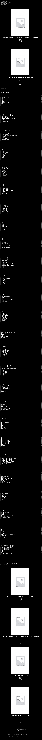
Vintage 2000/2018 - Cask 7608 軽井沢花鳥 (7, 545)
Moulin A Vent (3, 449)
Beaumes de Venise (4, 113)
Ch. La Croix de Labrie (4, 183)
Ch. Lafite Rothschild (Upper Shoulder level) (7, 196)
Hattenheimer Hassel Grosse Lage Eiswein (7, 362)
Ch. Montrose (3, 219)
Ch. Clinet (2, 157)
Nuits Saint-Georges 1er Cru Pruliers (6, 460)
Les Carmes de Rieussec (4, 412)
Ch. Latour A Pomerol (4, 205)
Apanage (2, 98)
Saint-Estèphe (3, 508)
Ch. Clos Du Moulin (4, 159)
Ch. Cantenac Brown (4, 153)
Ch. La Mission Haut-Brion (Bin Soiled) (7, 190)
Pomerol (2, 480)
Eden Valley (3, 330)
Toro (1, 530)
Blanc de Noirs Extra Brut (5, 121)
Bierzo (2, 120)
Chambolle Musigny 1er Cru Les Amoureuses (8, 258)
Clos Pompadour (3, 281)
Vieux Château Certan (4, 538)
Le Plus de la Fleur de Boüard (5, 409)
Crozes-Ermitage (3, 313)
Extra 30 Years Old (4, 335)
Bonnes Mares (3, 123)
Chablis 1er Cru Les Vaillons (5, 245)
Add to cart (20, 44)
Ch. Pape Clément (3, 224)
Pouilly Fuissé (3, 481)
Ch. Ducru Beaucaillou (4, 167)
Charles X (2, 261)
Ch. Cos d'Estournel (4, 160)
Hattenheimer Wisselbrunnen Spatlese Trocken (8, 366)
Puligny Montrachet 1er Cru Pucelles (6, 490)
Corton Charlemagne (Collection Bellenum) (7, 299)
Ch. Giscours (3, 170)
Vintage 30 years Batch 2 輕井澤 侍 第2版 (7, 547)
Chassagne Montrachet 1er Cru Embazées (7, 265)
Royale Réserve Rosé (4, 505)
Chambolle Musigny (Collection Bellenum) (7, 255)
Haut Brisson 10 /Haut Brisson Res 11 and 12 (8, 367)
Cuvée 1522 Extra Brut (4, 315)
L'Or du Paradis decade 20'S (5, 388)
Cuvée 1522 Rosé (3, 316)
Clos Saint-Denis (3, 282)
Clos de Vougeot (3, 277)
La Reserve (2, 396)
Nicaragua (2, 455)
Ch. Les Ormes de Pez (4, 211)
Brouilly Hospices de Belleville (5, 133)
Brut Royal (2, 137)
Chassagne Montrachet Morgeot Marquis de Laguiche (9, 268)
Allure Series (3, 96)
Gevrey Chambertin (4, 341)
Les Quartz (2, 416)
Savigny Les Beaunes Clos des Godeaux (7, 515)
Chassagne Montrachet (4, 264)
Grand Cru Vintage (4, 354)
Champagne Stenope (4, 260)
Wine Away (20, 79)
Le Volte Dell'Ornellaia (4, 411)
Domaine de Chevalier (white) (5, 325)
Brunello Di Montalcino (4, 134)
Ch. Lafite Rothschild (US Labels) (6, 197)
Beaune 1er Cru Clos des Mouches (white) (7, 115)
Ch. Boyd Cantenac (4, 148)
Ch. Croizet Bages (3, 161)
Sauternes (2, 514)
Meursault (2, 439)
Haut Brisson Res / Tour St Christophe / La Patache (8, 368)
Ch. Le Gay (2, 207)
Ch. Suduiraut (3, 239)
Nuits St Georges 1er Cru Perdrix (6, 465)
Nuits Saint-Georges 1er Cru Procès (6, 459)
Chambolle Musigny (4, 254)
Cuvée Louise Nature (4, 321)
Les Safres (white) (3, 418)
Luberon (2, 420)
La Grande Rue (3, 391)
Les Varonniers (3, 419)
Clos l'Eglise (3, 280)
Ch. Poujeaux (3, 232)
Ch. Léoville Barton (4, 208)
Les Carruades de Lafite (4, 413)
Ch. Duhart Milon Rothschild (5, 168)
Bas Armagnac (3, 111)
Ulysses (2, 532)
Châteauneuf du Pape (4, 269)
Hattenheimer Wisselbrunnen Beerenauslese (8, 365)
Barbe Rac (2, 106)
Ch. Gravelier (3, 173)
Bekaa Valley (3, 119)
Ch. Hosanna (3, 178)
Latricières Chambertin (4, 399)
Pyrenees (2, 492)
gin (1, 345)
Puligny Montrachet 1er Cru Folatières (6, 489)
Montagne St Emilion (4, 445)
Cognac (2, 286)
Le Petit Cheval (3, 407)
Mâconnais (2, 424)
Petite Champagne (4, 475)
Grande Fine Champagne (5, 357)
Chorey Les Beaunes (4, 273)
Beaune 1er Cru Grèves (4, 117)
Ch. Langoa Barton (4, 201)
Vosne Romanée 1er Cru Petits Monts (6, 559)
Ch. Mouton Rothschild (4, 221)
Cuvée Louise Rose (4, 322)
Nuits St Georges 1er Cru (5, 463)
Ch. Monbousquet (4, 218)
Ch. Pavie (2, 225)
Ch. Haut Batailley (4, 175)
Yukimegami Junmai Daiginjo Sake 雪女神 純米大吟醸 (9, 563)
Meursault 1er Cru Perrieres (5, 443)
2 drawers (2, 94)
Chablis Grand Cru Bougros (5, 247)
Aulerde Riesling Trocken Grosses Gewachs (7, 104)
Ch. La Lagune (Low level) (5, 188)
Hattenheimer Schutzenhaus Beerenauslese (7, 364)
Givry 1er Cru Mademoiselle (5, 350)
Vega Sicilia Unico (4, 535)
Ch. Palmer (2, 222)
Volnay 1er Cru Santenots (5, 556)
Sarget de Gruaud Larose (5, 512)
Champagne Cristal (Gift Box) (5, 259)
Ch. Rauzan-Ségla (4, 234)
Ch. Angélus (3, 142)
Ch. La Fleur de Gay (4, 184)
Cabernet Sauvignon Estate (5, 139)
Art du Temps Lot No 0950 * (5, 101)
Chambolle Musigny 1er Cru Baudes (6, 257)
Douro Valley (3, 327)
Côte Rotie (2, 308)
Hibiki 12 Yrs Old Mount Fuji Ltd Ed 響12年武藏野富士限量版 (10, 376)
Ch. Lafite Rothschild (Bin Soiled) (6, 194)
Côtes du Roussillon (4, 310)
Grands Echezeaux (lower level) (6, 359)
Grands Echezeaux (4, 358)
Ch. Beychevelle (3, 147)
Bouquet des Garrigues (4, 129)
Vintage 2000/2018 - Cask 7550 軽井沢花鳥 (7, 544)
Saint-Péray (2, 511)
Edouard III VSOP (3, 333)
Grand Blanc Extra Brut (4, 353)
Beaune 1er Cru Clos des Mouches (6, 114)
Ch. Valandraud (3, 242)
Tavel (2, 524)
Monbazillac (3, 444)
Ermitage (2, 334)
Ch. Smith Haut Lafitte (4, 237)
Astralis (2, 103)
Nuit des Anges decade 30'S (5, 456)
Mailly (2, 426)
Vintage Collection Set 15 (5, 548)
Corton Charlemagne (4, 298)
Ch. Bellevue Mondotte (4, 146)
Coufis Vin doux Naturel (4, 311)
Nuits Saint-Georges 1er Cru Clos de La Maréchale (8, 458)
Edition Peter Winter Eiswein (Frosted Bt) (7, 331)
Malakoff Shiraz (3, 428)
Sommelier (2, 521)
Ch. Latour (2, 203)
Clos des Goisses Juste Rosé (5, 278)
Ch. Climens (3, 156)
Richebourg (3, 497)
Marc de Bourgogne (4, 429)
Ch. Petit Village (3, 227)
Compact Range (3, 291)
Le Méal (2, 403)
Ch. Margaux (3, 215)
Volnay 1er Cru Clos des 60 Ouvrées (6, 553)
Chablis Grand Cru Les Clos (5, 248)
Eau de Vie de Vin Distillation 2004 (6, 328)
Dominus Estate (3, 326)
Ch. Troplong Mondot (4, 240)
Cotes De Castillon (4, 309)
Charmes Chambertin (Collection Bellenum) (7, 263)
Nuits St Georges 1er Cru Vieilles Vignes (7, 466)
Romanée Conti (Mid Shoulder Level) (6, 502)
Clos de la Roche (3, 275)
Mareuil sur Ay (3, 430)
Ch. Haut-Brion (3, 176)
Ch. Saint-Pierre (3, 236)
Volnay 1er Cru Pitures (4, 555)
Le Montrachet (3, 404)
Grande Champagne (4, 356)
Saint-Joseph (3, 509)
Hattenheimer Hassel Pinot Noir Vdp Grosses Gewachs (9, 363)
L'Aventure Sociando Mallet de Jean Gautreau (8, 385)
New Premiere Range (4, 453)
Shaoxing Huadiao (4, 519)
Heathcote (2, 370)
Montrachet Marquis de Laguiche (6, 446)
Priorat (2, 485)
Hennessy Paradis (4, 371)
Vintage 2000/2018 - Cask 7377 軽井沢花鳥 (7, 543)
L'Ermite (2, 386)
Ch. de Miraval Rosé (4, 166)
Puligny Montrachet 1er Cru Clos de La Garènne (8, 487)
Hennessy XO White (4, 374)
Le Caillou (2, 400)
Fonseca (2, 339)
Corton (2, 295)
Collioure (2, 290)
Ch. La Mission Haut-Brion (5, 189)
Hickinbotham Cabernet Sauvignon (6, 380)
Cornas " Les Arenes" (4, 294)
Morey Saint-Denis (4, 447)
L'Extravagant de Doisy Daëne (5, 387)
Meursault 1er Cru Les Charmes (5, 441)
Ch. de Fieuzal (3, 164)
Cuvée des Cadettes (4, 317)
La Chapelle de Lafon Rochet (5, 390)
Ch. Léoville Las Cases (4, 209)
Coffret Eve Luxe (3, 285)
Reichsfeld (2, 494)
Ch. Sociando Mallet (4, 238)
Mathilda (2, 433)
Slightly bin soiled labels (5, 520)
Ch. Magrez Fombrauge (4, 213)
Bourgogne (3, 131)
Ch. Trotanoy (3, 241)
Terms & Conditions (28, 736)
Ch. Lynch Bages (3, 212)
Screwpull (20, 678)
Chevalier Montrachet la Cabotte (6, 272)
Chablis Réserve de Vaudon (5, 251)
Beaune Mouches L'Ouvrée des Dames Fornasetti (8, 118)
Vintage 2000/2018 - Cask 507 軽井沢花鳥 (7, 542)
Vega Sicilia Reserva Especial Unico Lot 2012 (8, 534)
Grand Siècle (3, 355)
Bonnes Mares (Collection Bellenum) (6, 124)
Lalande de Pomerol (4, 398)
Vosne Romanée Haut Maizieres (6, 560)
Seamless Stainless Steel (5, 516)
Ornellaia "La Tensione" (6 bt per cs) (6, 471)
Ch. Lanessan (3, 200)
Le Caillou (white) (3, 401)
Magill (2, 425)
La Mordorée (3, 392)
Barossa (2, 109)
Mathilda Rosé (3, 434)
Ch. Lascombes (3, 202)
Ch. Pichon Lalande (4, 230)
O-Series (2, 467)
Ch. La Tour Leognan (4, 192)
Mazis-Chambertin (4, 435)
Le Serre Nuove (3, 410)
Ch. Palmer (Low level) (4, 223)
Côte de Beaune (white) (4, 303)
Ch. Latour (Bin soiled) (4, 204)
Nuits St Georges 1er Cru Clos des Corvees (7, 464)
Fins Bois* (2, 338)
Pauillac (2, 473)
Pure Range (2, 491)
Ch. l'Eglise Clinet (3, 180)
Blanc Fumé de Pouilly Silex (5, 122)
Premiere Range (3, 483)
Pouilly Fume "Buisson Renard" (6, 482)
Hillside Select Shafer (4, 381)
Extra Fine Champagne (4, 336)
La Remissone (3, 395)
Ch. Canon (2, 151)
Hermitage (2, 375)
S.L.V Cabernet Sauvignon (5, 506)
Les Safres (2, 417)
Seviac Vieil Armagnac (4, 518)
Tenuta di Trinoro (3, 526)
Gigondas (2, 344)
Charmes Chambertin (4, 262)
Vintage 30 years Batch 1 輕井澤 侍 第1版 (7, 546)
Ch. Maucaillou (3, 217)
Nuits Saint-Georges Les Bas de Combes (7, 461)
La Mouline (2, 393)
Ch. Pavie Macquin (4, 226)
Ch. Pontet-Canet (3, 231)
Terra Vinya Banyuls (4, 528)
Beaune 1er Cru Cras (4, 116)
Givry (2, 347)
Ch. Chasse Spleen (4, 154)
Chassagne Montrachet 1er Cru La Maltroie (7, 266)
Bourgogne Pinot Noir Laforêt (5, 132)
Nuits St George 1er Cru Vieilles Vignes (7, 462)
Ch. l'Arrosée (3, 179)
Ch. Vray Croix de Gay (4, 243)
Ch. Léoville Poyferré (4, 210)
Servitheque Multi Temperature (5, 517)
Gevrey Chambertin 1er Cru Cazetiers (6, 342)
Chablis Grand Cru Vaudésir (5, 250)
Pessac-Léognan (3, 474)
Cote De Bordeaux (4, 304)
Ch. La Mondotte (3, 191)
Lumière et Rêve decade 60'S (5, 421)
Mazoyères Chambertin (4, 436)
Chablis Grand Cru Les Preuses (5, 249)
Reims (2, 495)
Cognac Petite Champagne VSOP (6, 287)
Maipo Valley (3, 427)
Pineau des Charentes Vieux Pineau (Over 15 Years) (8, 478)
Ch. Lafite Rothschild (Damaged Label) (7, 195)
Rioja (2, 499)
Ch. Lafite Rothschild (4, 193)
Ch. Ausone (3, 143)
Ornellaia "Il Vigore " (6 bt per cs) (6, 470)
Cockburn (2, 284)
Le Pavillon (2, 405)
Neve (2, 452)
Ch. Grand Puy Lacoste (4, 172)
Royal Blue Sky (3, 503)
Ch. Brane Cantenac (4, 150)
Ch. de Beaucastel (4, 163)
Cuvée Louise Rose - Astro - (5, 323)
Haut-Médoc (3, 369)
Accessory (2, 95)
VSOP (2, 562)
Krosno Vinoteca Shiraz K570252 (6, 384)
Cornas (2, 293)
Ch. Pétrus (2, 228)
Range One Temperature (4, 493)
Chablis (2, 244)
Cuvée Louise (3, 320)
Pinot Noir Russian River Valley (5, 479)
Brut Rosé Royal (3, 136)
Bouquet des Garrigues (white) (5, 130)
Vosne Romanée (3, 557)
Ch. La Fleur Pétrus (4, 185)
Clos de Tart (3, 276)
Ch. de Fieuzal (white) (4, 165)
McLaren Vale (3, 437)
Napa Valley (3, 451)
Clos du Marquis (3, 279)
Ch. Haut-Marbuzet (4, 177)
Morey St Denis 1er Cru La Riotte (6, 448)
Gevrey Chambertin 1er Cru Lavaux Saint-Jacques (8, 343)
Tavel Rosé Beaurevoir (4, 525)
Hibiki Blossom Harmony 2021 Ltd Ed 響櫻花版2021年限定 (10, 379)
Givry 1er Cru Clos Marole (5, 348)
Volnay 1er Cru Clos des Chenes (6, 554)
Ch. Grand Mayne (3, 171)
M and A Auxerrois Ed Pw (5, 422)
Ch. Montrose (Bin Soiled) (5, 220)
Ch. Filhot (2, 169)
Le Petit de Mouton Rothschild (5, 408)
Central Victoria (3, 141)
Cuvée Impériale (3, 319)
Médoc (2, 438)
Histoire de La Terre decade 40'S (6, 382)
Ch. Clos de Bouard (4, 158)
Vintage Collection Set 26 (5, 549)
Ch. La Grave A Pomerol (4, 186)
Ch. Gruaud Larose (4, 174)
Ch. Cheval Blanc (3, 155)
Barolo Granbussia (4, 107)
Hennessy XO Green (4, 373)
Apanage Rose (3, 99)
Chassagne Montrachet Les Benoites (6, 267)
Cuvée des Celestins (4, 318)
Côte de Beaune (3, 302)
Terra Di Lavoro (3, 527)
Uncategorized (3, 533)
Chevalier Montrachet (4, 271)
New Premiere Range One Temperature (7, 454)
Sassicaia (2, 513)
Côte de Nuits (3, 305)
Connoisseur (20, 40)
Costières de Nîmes (4, 300)
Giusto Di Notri (3, 346)
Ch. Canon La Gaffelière (4, 152)
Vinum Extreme (3, 551)
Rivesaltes (2, 500)
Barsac (2, 110)
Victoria (2, 536)
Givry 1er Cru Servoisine (4, 351)
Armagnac (2, 100)
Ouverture (2, 472)
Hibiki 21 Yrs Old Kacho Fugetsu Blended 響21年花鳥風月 (10, 377)
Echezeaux (2, 329)
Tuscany (2, 531)
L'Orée (2, 389)
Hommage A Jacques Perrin (5, 383)
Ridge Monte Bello (4, 498)
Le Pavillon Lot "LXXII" (4, 406)
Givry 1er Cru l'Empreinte (4, 349)
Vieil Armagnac (3, 537)
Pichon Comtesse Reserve (5, 476)
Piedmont (2, 477)
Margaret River (3, 431)
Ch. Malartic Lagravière (4, 214)
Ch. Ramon (2, 233)
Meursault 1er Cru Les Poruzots (6, 442)
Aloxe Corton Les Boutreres (5, 97)
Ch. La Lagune (3, 187)
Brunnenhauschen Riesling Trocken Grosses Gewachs (9, 135)
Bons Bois (2, 125)
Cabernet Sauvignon (4, 138)
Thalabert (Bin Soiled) (4, 529)
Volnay (2, 552)
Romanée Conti (3, 501)
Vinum (2, 550)
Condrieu (2, 292)
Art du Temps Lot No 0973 (5, 102)
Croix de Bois (3, 312)
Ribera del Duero (3, 496)
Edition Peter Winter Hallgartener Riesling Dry (8, 332)
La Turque (2, 397)
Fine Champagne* (4, 337)
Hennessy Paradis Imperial (5, 372)
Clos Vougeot (3, 283)
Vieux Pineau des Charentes (5, 539)
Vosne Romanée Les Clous (5, 561)
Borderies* (2, 128)
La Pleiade (2, 394)
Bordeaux (2, 126)
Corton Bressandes (4, 297)
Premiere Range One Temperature (6, 484)
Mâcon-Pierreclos (3, 423)
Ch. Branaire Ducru (4, 149)
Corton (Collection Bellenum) (5, 296)
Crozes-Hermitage (4, 314)
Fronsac (2, 340)
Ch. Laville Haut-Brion (4, 206)
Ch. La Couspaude (4, 182)
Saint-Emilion (3, 507)
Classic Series (3, 274)
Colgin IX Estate (3, 288)
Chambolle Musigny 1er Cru (5, 256)
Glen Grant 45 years (4, 352)
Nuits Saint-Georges (4, 457)
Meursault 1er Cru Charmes (5, 440)
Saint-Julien (3, 510)
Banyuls (2, 105)
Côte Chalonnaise (4, 301)
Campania (2, 140)
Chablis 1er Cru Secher (4, 246)
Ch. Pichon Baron (3, 229)
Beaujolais (2, 112)
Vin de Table (3, 541)
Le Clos (2, 402)
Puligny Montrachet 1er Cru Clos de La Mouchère (8, 488)
